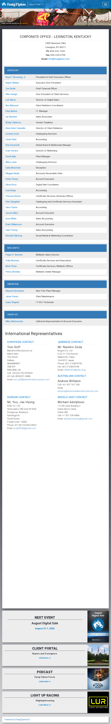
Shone (17, 196)
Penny (15, 179)
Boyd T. (9, 77)
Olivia (8, 184)
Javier (8, 296)
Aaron (13, 100)
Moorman (16, 167)
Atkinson (14, 105)
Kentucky (13, 70)
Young (14, 230)
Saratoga (12, 284)
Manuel (9, 291)
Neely (16, 173)
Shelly (8, 122)
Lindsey (9, 134)
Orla (7, 145)
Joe (7, 88)
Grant (8, 224)
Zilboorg (18, 235)
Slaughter (15, 201)
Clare (8, 230)
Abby (8, 162)
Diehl (13, 139)
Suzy (7, 218)
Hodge (13, 94)
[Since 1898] (14, 5)
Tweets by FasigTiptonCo (17, 719)
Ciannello (21, 128)
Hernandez (18, 291)
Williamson (16, 224)
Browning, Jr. (19, 77)
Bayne (8, 83)
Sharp (13, 190)
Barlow (13, 111)
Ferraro (14, 150)
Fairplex (12, 314)
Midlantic (13, 248)
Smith (12, 88)
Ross (13, 184)
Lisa (7, 190)
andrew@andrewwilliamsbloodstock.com (78, 391)
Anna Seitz (10, 128)
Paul (7, 111)
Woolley (16, 272)
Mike (7, 321)
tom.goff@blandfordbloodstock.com (31, 379)
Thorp (14, 266)
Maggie (9, 173)
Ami (7, 105)
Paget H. (9, 254)
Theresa (9, 196)
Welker (15, 83)
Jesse (8, 213)
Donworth (15, 145)
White (13, 218)
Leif (7, 100)
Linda (8, 139)
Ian (7, 116)
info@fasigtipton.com (59, 59)
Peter (8, 179)
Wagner (15, 302)
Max (7, 94)
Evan (7, 150)
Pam (7, 201)
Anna (7, 266)
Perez (15, 296)
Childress (16, 122)
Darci (8, 207)
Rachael (9, 235)
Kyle (14, 156)
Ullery (15, 213)
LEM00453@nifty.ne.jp (75, 370)
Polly (7, 260)
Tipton (14, 207)
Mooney (15, 260)
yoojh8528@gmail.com (24, 428)
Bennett (13, 116)
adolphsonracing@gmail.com (78, 418)
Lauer (14, 162)
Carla (7, 167)
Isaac (8, 302)
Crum (16, 134)
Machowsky (17, 321)
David (8, 156)
